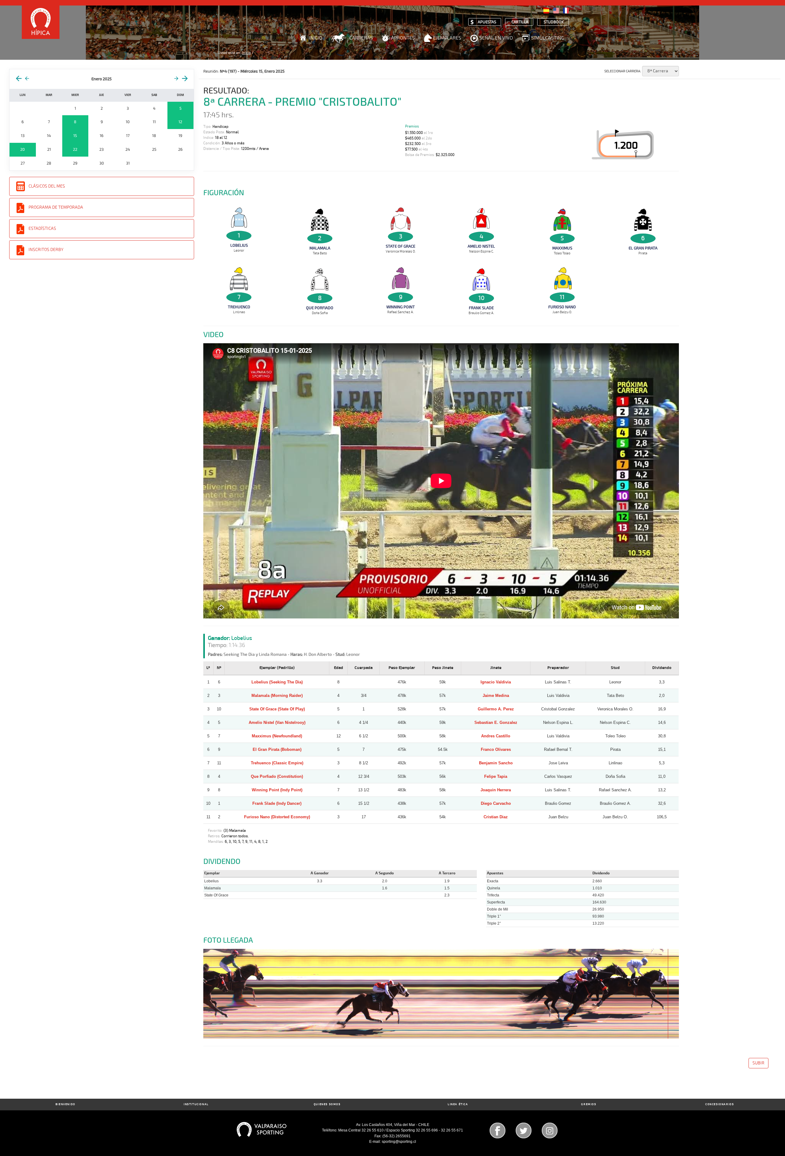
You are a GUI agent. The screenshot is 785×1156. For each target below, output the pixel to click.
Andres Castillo (495, 736)
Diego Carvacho (496, 803)
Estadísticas (42, 228)
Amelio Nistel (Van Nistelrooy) (277, 722)
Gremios (588, 1104)
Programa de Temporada (56, 207)
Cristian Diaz (496, 817)
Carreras (361, 38)
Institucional (196, 1104)
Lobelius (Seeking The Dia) (277, 682)
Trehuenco (239, 307)
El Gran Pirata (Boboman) (277, 749)
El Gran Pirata (643, 248)
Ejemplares (447, 38)
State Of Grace (400, 246)
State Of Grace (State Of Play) (277, 709)
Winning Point (400, 307)
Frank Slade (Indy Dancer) (276, 803)
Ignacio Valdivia (496, 682)
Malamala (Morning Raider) (277, 695)
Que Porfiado (319, 308)
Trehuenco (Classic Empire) (277, 763)
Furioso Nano (562, 307)
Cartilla (519, 22)
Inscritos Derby (46, 249)
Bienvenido (65, 1104)
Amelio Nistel (481, 246)
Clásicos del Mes (47, 186)
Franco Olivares (496, 749)
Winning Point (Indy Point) (277, 790)
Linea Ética (458, 1104)
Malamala (319, 248)
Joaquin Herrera (496, 790)
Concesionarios (719, 1104)
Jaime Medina (496, 695)
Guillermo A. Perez (496, 709)
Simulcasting (547, 38)
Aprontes (403, 38)
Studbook (554, 22)
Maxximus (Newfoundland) (277, 736)
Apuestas (487, 22)
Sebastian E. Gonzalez (495, 722)
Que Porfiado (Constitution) (277, 776)
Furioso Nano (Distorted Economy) (277, 817)
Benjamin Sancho (496, 763)
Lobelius (239, 245)
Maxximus (562, 248)
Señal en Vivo (496, 38)
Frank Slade (481, 308)
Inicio (315, 38)
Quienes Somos (327, 1104)
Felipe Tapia (495, 776)
